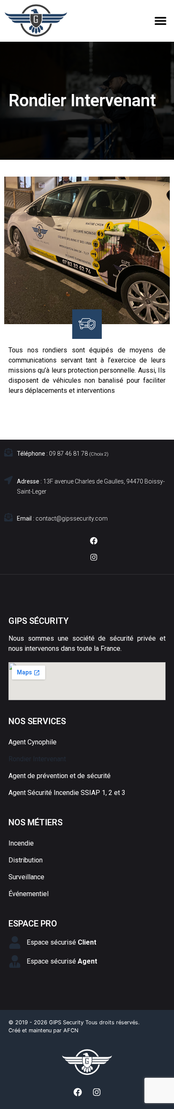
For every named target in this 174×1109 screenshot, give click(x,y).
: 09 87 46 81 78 (63, 453)
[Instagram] (93, 557)
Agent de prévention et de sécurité (59, 776)
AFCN (71, 1030)
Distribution (25, 860)
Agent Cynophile (32, 742)
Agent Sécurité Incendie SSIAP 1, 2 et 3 (66, 793)
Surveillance (26, 877)
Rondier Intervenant (37, 759)
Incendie (21, 843)
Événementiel (28, 894)
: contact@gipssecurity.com (62, 518)
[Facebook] (93, 540)
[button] (160, 20)
